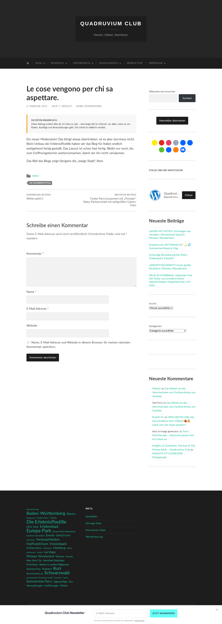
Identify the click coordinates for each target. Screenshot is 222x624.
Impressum (156, 63)
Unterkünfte (81, 63)
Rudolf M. (158, 417)
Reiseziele (57, 63)
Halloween (47, 548)
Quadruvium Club (111, 23)
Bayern (71, 514)
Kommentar (35, 253)
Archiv (153, 303)
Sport (65, 578)
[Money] (183, 149)
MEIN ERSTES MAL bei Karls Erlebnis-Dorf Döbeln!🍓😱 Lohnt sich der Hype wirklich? (173, 421)
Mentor (156, 388)
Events (50, 535)
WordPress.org (94, 537)
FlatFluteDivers (37, 544)
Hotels (40, 552)
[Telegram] (190, 142)
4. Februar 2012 (36, 106)
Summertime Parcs (39, 581)
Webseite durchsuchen (162, 91)
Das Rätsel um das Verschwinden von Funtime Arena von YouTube (174, 392)
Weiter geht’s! (38, 197)
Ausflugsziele (108, 63)
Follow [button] (189, 195)
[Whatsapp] (161, 149)
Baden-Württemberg (45, 513)
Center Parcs (42, 518)
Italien (35, 176)
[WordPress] (175, 149)
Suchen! (187, 98)
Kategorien (155, 326)
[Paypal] (168, 149)
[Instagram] (168, 142)
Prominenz (32, 564)
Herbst (69, 548)
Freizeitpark (58, 544)
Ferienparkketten (48, 539)
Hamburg (59, 548)
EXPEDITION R (63, 536)
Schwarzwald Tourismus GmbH (39, 578)
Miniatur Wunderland (40, 556)
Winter (64, 586)
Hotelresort (31, 552)
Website (31, 325)
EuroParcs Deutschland (35, 536)
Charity (53, 518)
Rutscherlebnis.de (34, 574)
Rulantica (47, 569)
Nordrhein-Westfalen (53, 561)
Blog (39, 63)
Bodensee (30, 518)
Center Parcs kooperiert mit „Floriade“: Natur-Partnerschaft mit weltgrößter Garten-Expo (109, 200)
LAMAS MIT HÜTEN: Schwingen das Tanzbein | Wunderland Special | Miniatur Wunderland (170, 234)
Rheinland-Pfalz (33, 569)
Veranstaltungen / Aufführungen (42, 586)
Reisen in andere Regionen (54, 564)
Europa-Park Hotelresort (63, 531)
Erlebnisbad (49, 526)
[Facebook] (183, 142)
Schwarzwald (56, 573)
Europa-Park (38, 531)
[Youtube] (161, 142)
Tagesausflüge (60, 582)
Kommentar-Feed (95, 530)
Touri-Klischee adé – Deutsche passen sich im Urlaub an (173, 435)
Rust (57, 569)
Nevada (69, 557)
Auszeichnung (32, 509)
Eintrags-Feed (93, 523)
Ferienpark (30, 540)
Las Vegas (50, 552)
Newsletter (134, 63)
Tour (71, 582)
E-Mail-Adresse (37, 308)
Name (31, 291)
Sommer (58, 578)
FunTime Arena (33, 548)
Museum (60, 556)
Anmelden (91, 516)
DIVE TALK (32, 527)
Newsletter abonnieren (172, 120)
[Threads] (175, 142)
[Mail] (154, 142)
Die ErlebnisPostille (40, 183)
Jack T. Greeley (62, 106)
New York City (34, 560)
